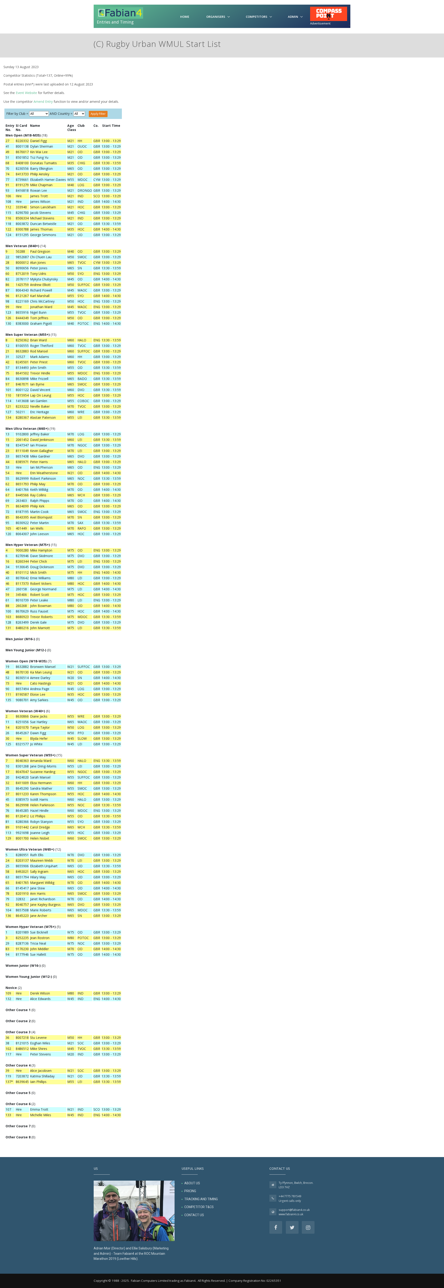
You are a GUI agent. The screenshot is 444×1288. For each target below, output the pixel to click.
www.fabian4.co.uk (291, 1214)
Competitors (256, 17)
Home (184, 17)
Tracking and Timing (201, 1199)
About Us (192, 1183)
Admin (293, 17)
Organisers (215, 17)
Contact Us (194, 1215)
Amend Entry (43, 101)
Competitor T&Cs (199, 1207)
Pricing (190, 1191)
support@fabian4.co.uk (294, 1210)
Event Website (26, 93)
